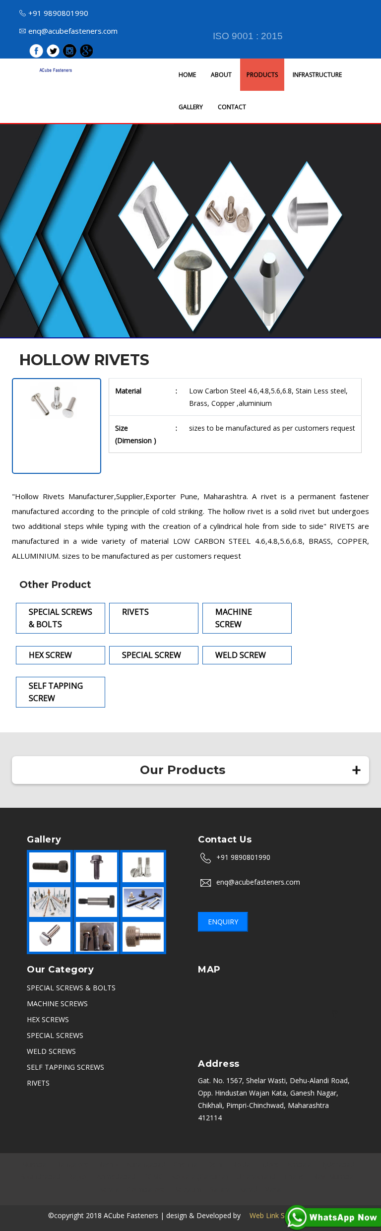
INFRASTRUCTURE (317, 74)
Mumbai (34, 1164)
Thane (294, 1176)
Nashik (108, 1164)
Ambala (299, 1164)
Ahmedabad (116, 1176)
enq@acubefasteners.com (73, 31)
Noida (241, 1164)
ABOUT (221, 74)
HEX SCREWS (48, 1019)
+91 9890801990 (58, 13)
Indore (268, 1164)
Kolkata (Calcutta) (199, 1176)
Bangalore (72, 1164)
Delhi (215, 1164)
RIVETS (38, 1083)
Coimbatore (146, 1189)
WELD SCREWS (51, 1051)
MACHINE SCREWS (57, 1003)
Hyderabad (336, 1164)
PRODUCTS (262, 74)
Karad (248, 1189)
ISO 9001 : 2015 (248, 36)
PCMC (153, 1176)
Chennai (186, 1164)
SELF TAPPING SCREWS (65, 1067)
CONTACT (232, 107)
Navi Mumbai (333, 1176)
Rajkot (78, 1176)
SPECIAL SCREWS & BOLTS (71, 987)
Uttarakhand (256, 1176)
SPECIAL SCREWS (55, 1035)
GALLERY (191, 107)
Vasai (273, 1189)
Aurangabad (146, 1164)
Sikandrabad (40, 1176)
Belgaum (187, 1189)
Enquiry (223, 921)
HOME (187, 74)
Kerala (109, 1189)
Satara (220, 1189)
